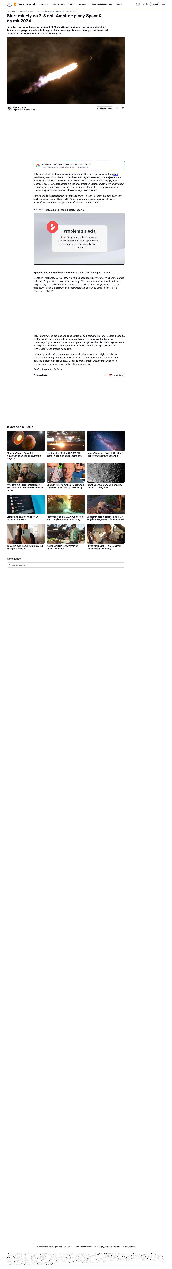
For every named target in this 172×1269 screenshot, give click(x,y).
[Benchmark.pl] (27, 4)
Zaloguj (155, 4)
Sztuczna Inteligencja (101, 4)
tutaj (53, 1264)
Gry (118, 4)
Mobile (43, 4)
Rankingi (83, 4)
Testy (72, 4)
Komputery (58, 4)
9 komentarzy (106, 108)
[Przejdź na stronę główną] (9, 6)
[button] (145, 4)
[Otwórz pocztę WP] (138, 4)
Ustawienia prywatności (124, 1247)
